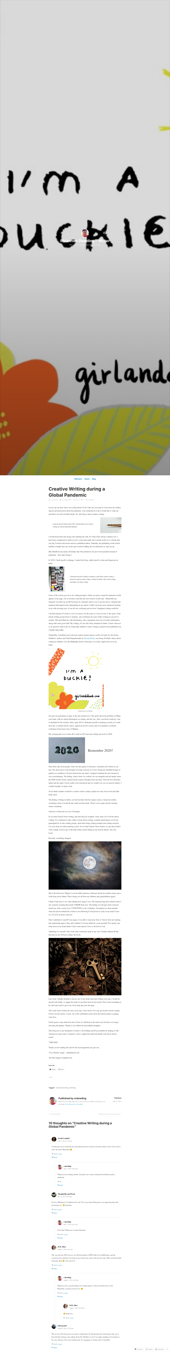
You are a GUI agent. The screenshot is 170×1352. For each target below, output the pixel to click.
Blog (94, 479)
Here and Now (54, 1114)
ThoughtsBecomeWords (66, 1194)
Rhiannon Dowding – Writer (85, 240)
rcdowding (54, 500)
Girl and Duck (89, 638)
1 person (60, 1154)
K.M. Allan (62, 1246)
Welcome (78, 479)
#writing (72, 1088)
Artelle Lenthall (63, 1138)
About (87, 479)
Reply (55, 1157)
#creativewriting (62, 1088)
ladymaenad (62, 1325)
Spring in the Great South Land (109, 1114)
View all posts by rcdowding (74, 1104)
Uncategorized (66, 500)
